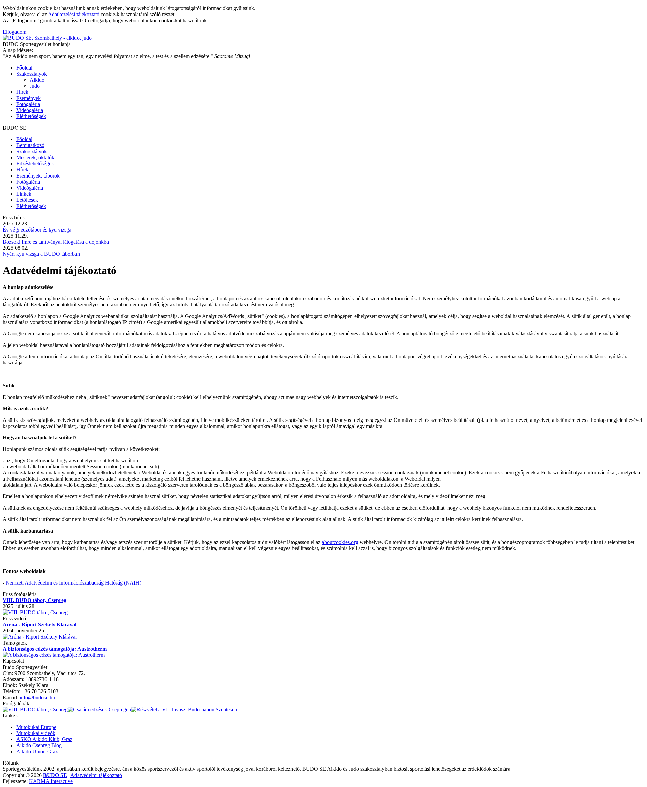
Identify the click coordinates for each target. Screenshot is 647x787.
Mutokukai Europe (36, 727)
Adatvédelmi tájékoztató (96, 775)
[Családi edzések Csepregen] (99, 709)
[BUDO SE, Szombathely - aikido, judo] (47, 38)
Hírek (22, 92)
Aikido (37, 80)
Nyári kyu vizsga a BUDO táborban (41, 254)
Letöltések (27, 200)
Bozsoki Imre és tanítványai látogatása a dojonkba (56, 242)
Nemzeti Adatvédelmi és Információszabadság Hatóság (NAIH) (73, 583)
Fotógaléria (28, 104)
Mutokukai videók (35, 733)
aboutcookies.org (340, 542)
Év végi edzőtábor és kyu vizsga (37, 230)
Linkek (23, 194)
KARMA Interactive (51, 781)
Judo (35, 86)
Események (28, 98)
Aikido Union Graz (37, 751)
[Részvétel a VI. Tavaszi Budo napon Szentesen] (184, 709)
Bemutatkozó (30, 145)
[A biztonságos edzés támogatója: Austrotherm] (54, 655)
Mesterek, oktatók (35, 157)
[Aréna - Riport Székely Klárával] (40, 637)
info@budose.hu (37, 697)
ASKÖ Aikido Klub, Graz (44, 739)
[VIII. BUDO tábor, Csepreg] (35, 612)
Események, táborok (38, 176)
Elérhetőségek (31, 116)
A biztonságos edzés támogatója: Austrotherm (55, 649)
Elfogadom (14, 32)
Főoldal (24, 68)
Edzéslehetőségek (35, 163)
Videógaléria (29, 110)
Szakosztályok (31, 74)
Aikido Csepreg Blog (39, 745)
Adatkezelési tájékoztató (73, 14)
